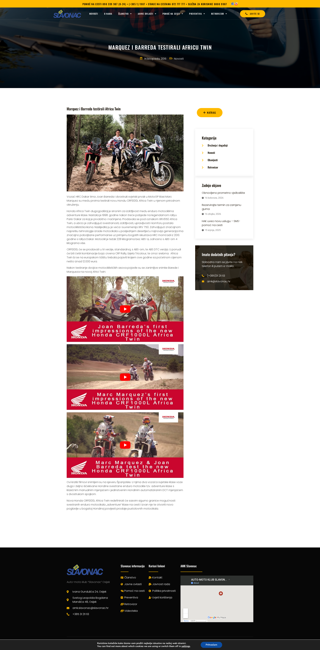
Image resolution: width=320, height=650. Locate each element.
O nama (108, 13)
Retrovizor (217, 13)
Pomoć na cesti (171, 13)
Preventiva (195, 13)
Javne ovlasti (145, 13)
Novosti (93, 13)
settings (186, 646)
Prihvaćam (211, 644)
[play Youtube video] (125, 309)
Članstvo (123, 13)
